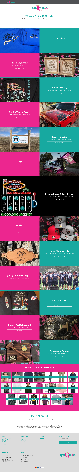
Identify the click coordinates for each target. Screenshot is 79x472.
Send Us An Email (7, 457)
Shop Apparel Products (7, 438)
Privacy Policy (24, 441)
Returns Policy (24, 438)
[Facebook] (41, 438)
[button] (25, 2)
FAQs (3, 443)
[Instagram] (43, 438)
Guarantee (23, 439)
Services (4, 440)
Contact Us (4, 444)
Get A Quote (5, 441)
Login (74, 2)
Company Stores (5, 439)
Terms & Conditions (25, 440)
